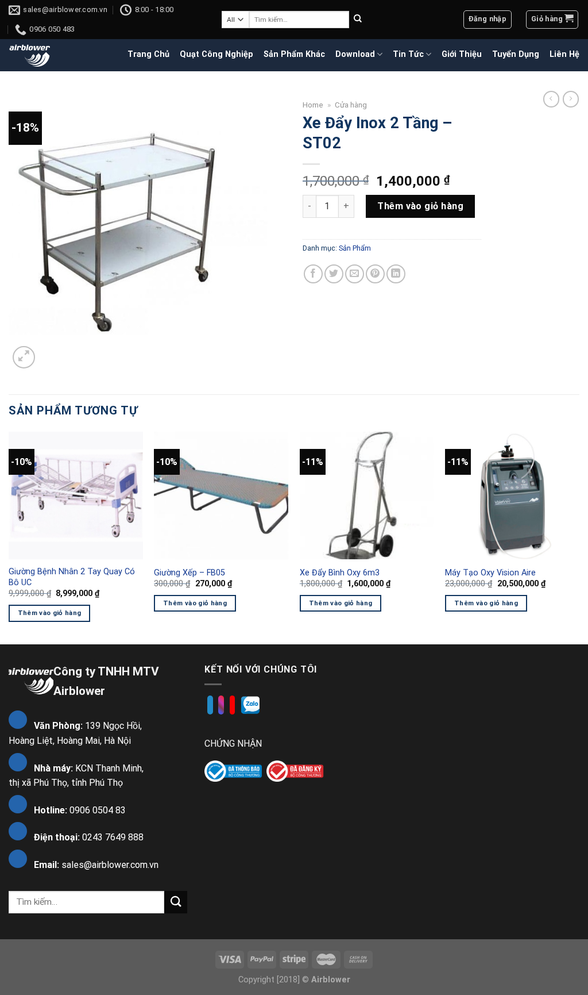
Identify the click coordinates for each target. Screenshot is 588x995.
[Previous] (9, 537)
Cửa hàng (351, 104)
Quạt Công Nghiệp (216, 54)
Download (355, 54)
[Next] (578, 537)
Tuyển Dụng (515, 54)
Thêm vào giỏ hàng (420, 206)
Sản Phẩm (355, 248)
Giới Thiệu (462, 54)
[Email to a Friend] (354, 273)
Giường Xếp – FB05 (189, 573)
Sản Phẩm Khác (294, 54)
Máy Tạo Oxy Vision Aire (490, 573)
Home (313, 104)
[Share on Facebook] (313, 273)
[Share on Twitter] (333, 273)
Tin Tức (408, 54)
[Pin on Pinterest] (375, 273)
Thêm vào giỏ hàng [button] (50, 613)
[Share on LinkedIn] (395, 273)
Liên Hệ (564, 54)
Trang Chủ (148, 54)
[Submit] (357, 19)
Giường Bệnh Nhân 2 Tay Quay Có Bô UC (72, 577)
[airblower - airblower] (30, 55)
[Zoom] (24, 357)
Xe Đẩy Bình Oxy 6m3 (340, 573)
